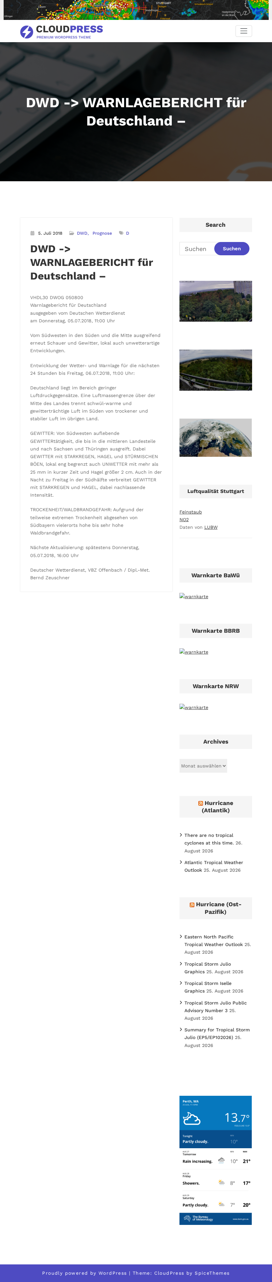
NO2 (184, 519)
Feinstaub (190, 512)
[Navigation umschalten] (244, 31)
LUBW (211, 527)
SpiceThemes (212, 1273)
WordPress (113, 1273)
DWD (82, 233)
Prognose (102, 233)
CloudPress (169, 1273)
